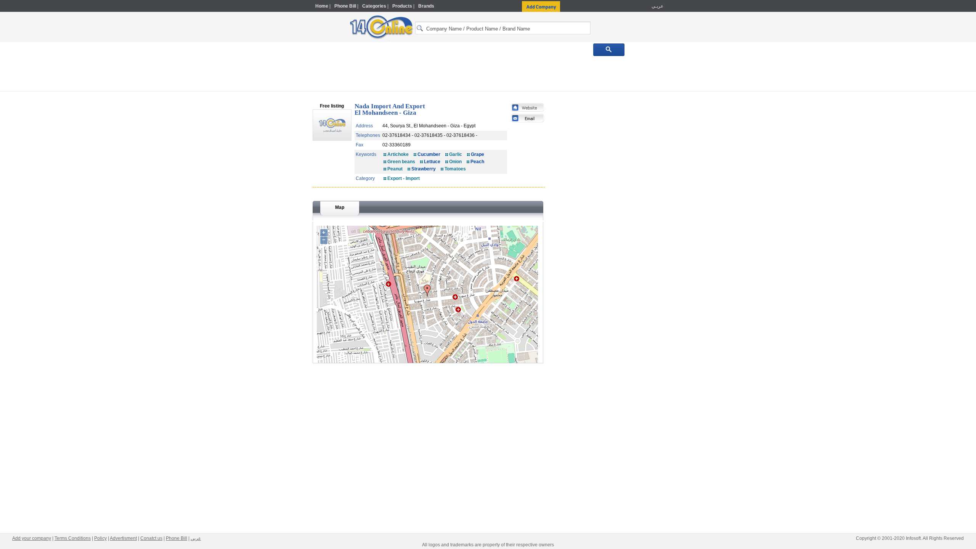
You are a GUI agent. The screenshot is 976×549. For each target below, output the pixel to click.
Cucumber (428, 154)
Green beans (401, 161)
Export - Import (403, 178)
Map (339, 207)
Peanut (395, 169)
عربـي (656, 6)
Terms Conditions (73, 538)
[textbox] (503, 28)
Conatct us (151, 538)
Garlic (455, 154)
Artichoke (398, 154)
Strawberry (423, 169)
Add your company (31, 538)
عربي (196, 538)
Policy (100, 538)
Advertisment (123, 538)
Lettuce (432, 161)
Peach (477, 161)
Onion (455, 161)
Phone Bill (345, 6)
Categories (374, 6)
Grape (477, 154)
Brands (426, 6)
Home (321, 6)
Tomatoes (455, 169)
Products (402, 6)
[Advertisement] (696, 162)
